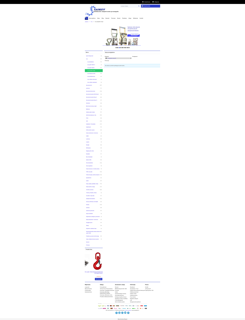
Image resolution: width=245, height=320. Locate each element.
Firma (87, 118)
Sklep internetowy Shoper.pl (122, 319)
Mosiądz (87, 144)
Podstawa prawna (133, 295)
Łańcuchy (88, 88)
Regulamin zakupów (134, 298)
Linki (131, 300)
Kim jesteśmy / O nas (134, 288)
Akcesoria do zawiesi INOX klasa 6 (92, 94)
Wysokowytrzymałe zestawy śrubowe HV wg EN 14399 (93, 232)
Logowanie (87, 287)
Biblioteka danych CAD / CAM (121, 288)
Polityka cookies (133, 293)
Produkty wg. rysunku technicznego (92, 236)
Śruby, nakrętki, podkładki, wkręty (92, 183)
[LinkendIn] (119, 312)
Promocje (88, 245)
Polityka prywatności (134, 291)
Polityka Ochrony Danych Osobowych (137, 290)
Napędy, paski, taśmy (90, 150)
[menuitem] (92, 18)
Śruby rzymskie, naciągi (90, 186)
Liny (87, 58)
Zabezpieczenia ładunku (90, 198)
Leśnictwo (88, 138)
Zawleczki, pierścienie (90, 210)
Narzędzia (88, 153)
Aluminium (88, 103)
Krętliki (87, 135)
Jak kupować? (148, 288)
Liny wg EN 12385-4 (90, 67)
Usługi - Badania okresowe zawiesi (92, 239)
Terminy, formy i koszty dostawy (106, 288)
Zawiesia (87, 207)
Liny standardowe (90, 61)
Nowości (87, 242)
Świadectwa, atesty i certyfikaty (121, 298)
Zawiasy (87, 204)
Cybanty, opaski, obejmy (90, 112)
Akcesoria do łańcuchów (90, 91)
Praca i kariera (133, 296)
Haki (87, 121)
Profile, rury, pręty (89, 171)
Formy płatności (103, 287)
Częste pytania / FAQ (149, 290)
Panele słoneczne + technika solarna (92, 168)
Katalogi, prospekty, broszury (120, 296)
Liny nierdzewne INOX (91, 73)
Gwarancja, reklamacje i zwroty (106, 294)
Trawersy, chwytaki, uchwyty (91, 192)
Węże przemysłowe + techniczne (92, 219)
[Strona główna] (102, 10)
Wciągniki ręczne (89, 222)
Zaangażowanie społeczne (135, 301)
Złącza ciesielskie (89, 213)
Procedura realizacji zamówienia (106, 296)
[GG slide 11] (122, 36)
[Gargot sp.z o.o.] (116, 312)
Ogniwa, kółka (88, 159)
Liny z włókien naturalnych (92, 82)
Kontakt (146, 287)
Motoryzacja (88, 147)
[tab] (116, 47)
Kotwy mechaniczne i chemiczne (92, 132)
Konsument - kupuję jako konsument (107, 290)
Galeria (116, 291)
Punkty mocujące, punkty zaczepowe (92, 174)
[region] (122, 36)
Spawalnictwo (88, 177)
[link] (118, 58)
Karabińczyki (88, 127)
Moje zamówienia (88, 288)
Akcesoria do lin (89, 85)
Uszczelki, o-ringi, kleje (90, 195)
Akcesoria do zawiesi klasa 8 (91, 97)
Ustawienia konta (88, 291)
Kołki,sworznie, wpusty (90, 129)
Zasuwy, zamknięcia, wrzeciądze (92, 201)
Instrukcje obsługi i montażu (120, 293)
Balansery (88, 109)
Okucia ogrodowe (89, 165)
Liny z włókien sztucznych (92, 79)
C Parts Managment (119, 300)
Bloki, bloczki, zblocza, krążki (91, 106)
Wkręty (87, 225)
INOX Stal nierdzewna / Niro (91, 115)
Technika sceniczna (89, 189)
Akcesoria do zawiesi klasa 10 (91, 100)
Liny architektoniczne (91, 76)
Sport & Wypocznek (89, 55)
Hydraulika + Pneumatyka (90, 124)
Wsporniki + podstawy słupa (91, 228)
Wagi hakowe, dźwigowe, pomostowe (93, 216)
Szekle (87, 180)
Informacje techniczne (119, 295)
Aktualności (132, 287)
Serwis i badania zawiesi (120, 301)
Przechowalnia (88, 290)
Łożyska (87, 141)
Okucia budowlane (89, 162)
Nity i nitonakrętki (89, 156)
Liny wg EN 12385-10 (91, 64)
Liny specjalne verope (91, 70)
